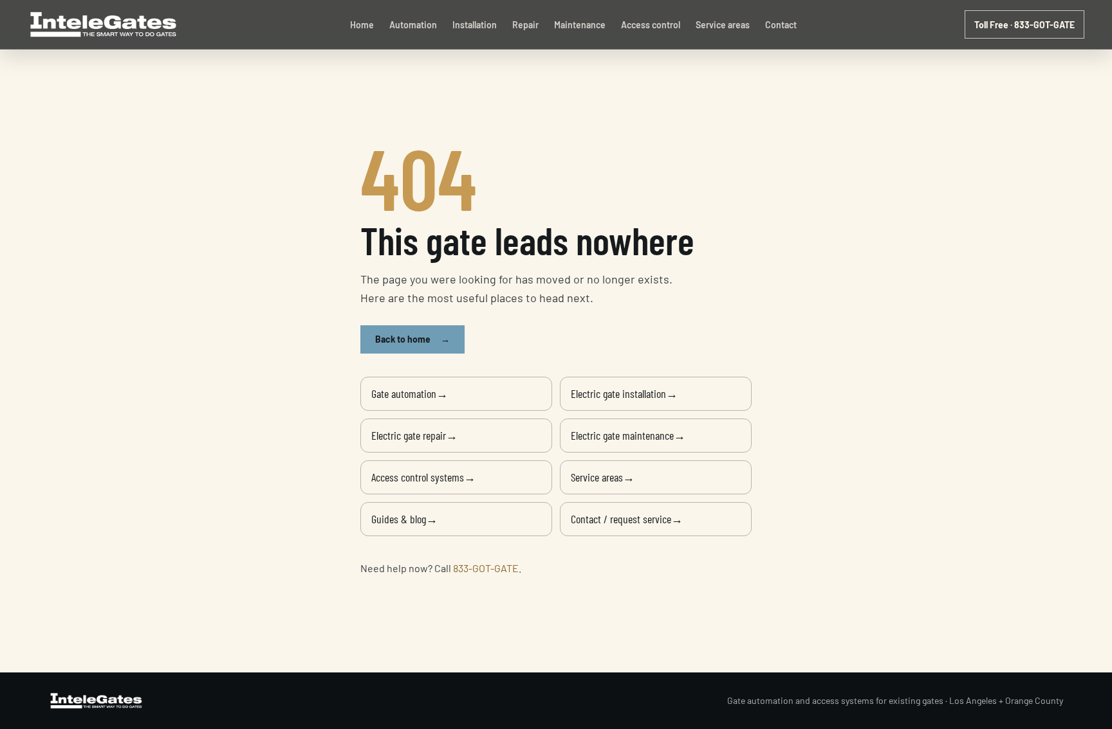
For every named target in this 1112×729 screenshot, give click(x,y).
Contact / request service (627, 519)
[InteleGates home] (105, 24)
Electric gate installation (624, 393)
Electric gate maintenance (628, 435)
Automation (413, 24)
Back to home (412, 339)
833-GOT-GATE (486, 568)
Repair (525, 24)
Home (362, 24)
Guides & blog (404, 519)
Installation (474, 24)
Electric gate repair (414, 435)
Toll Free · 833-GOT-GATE (1024, 24)
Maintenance (580, 24)
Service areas (723, 24)
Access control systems (423, 477)
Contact (781, 24)
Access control (650, 24)
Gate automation (409, 393)
